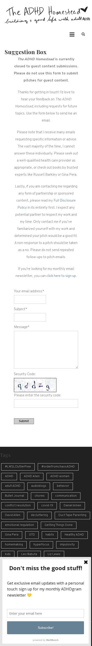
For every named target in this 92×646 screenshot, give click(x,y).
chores (40, 496)
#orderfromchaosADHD (58, 467)
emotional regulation (19, 525)
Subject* (20, 309)
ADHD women (59, 476)
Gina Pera (11, 535)
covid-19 (47, 506)
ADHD (9, 476)
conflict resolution (18, 506)
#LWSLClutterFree (18, 467)
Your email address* (29, 291)
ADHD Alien (32, 476)
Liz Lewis (54, 554)
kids (8, 554)
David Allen (12, 515)
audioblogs (38, 486)
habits (50, 535)
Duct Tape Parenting (72, 515)
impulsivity (67, 545)
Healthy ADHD (74, 535)
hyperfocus (41, 545)
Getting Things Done (59, 525)
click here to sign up (61, 276)
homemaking (14, 545)
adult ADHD (13, 486)
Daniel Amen (72, 506)
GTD (32, 535)
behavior (63, 486)
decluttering (39, 515)
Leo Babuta (29, 554)
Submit (24, 421)
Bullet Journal (14, 496)
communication (66, 496)
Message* (21, 327)
